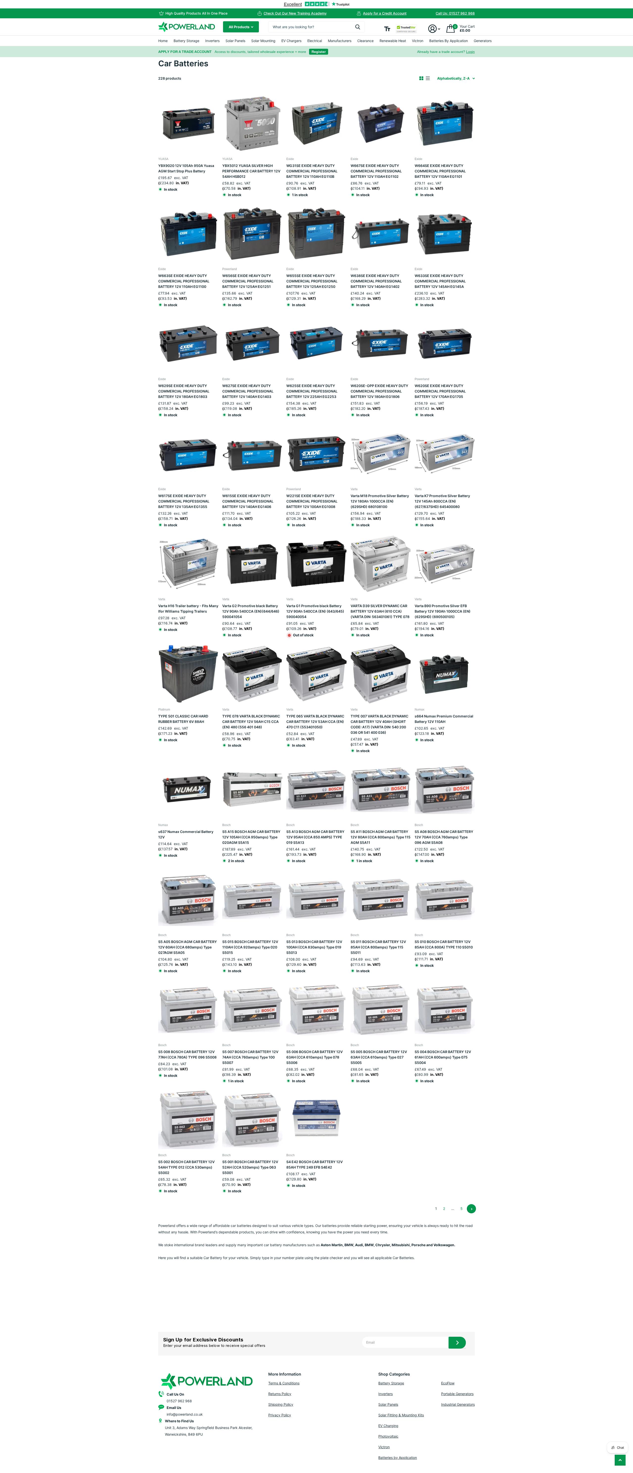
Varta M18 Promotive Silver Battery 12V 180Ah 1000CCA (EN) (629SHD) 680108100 (380, 501)
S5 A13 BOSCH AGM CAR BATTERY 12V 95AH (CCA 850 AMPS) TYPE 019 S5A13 (315, 837)
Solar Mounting (263, 41)
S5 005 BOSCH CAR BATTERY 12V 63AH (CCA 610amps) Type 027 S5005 (379, 1057)
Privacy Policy (279, 1415)
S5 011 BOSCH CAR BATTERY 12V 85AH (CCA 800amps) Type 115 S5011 (378, 947)
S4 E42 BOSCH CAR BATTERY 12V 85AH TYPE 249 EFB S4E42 (314, 1164)
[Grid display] (421, 78)
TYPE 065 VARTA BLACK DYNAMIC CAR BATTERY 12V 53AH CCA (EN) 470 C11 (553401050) (315, 721)
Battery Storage (186, 41)
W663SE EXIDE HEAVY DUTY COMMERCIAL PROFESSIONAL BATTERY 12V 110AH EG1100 (183, 281)
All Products (239, 27)
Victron (417, 41)
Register (319, 52)
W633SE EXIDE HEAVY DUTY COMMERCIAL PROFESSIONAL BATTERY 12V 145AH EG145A (440, 281)
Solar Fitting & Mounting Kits (401, 1415)
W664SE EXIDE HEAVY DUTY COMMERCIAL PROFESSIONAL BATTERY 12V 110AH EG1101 (440, 171)
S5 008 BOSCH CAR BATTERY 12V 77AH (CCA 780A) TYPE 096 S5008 (187, 1054)
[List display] (428, 78)
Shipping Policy (280, 1404)
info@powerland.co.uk (185, 1414)
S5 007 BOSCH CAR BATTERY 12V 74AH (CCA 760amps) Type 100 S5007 (250, 1057)
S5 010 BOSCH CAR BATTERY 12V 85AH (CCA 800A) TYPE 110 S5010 (444, 944)
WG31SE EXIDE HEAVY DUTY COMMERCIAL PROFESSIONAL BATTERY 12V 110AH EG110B (312, 171)
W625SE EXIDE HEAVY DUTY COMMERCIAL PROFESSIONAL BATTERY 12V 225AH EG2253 (312, 391)
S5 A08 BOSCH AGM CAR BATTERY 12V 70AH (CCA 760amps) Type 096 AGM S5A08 (444, 837)
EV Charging (388, 1426)
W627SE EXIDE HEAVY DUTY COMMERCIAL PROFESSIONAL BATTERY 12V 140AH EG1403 (247, 391)
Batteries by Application (397, 1457)
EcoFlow (447, 1383)
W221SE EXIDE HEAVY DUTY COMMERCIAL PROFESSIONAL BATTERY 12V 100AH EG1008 (312, 501)
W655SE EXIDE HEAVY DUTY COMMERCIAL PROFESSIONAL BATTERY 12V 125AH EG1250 (312, 281)
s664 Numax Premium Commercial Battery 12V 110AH (444, 719)
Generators (483, 41)
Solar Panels (235, 41)
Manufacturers (339, 41)
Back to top (620, 1460)
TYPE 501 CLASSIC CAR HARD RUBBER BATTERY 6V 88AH (183, 719)
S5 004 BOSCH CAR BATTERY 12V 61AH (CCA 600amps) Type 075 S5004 (443, 1057)
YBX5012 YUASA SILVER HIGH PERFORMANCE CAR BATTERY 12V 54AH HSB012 (251, 171)
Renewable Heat (393, 41)
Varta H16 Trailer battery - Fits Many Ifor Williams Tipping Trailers (188, 608)
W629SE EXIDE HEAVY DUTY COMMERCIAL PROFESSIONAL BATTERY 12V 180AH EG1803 (183, 391)
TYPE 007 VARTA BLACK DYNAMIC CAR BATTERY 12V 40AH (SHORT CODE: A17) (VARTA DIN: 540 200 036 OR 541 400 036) (379, 724)
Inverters (212, 41)
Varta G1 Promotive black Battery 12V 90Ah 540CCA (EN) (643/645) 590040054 (315, 611)
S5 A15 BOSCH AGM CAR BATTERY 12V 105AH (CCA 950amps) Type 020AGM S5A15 (251, 837)
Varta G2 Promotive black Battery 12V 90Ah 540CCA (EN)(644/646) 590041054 (250, 611)
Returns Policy (279, 1394)
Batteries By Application (448, 41)
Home (163, 41)
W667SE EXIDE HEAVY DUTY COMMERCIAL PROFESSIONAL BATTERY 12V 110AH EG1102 (376, 171)
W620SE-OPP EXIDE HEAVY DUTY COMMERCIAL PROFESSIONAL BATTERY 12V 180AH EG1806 (379, 391)
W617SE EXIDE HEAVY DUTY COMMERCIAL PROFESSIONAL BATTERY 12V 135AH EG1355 (183, 501)
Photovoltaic (388, 1436)
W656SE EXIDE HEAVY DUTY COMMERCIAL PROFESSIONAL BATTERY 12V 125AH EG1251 (247, 281)
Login (470, 52)
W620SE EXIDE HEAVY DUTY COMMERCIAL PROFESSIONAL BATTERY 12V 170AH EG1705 (440, 391)
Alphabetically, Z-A (453, 78)
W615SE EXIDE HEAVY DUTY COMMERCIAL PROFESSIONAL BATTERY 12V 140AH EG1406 (247, 501)
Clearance (365, 41)
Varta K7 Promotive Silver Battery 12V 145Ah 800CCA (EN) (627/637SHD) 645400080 (442, 501)
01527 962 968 (179, 1401)
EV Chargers (291, 41)
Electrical (314, 41)
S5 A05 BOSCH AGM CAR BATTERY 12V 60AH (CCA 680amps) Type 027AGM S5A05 (187, 947)
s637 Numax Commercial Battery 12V (185, 834)
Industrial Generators (458, 1404)
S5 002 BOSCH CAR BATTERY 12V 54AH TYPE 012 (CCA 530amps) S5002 (186, 1167)
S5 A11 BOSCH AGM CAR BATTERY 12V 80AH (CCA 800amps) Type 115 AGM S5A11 (380, 837)
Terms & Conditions (283, 1383)
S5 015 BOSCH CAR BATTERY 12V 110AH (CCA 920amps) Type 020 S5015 (250, 947)
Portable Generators (457, 1394)
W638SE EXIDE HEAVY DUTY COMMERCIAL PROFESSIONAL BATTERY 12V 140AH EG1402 (376, 281)
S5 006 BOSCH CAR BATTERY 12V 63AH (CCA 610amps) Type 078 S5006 (314, 1057)
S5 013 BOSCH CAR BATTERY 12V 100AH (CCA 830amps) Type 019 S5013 (314, 947)
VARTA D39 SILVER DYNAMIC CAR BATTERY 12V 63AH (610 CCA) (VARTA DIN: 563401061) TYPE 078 (380, 611)
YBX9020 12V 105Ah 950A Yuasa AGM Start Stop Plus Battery (186, 168)
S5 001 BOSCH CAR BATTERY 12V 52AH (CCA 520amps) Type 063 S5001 (250, 1167)
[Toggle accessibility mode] (387, 28)
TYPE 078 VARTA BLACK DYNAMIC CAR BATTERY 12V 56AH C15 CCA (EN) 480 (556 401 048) (251, 721)
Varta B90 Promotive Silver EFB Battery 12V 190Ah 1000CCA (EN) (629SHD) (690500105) (443, 611)
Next (471, 1208)
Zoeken (357, 26)
